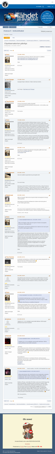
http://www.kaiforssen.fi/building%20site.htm (28, 59)
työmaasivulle (26, 151)
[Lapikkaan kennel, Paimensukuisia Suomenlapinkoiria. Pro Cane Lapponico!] (5, 208)
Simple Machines (12, 451)
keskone (8, 275)
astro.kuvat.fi (20, 361)
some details (20, 152)
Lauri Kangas (10, 79)
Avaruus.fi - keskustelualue (14, 31)
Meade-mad (9, 195)
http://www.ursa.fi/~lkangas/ (28, 89)
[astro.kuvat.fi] (5, 350)
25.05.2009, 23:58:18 (21, 292)
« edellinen (42, 46)
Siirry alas (6, 50)
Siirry (31, 406)
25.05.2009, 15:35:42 (21, 216)
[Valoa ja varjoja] (5, 381)
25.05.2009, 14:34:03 (21, 195)
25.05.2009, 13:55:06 (21, 172)
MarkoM (8, 336)
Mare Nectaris (10, 172)
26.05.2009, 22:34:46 (21, 368)
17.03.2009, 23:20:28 (21, 119)
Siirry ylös (6, 401)
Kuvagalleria (19, 362)
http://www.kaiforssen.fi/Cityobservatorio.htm (28, 58)
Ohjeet (38, 451)
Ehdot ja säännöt (43, 451)
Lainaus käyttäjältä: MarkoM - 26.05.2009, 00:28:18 (29, 371)
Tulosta (49, 50)
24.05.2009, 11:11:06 (21, 147)
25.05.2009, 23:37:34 (21, 257)
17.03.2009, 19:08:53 (21, 54)
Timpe (8, 368)
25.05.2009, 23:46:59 (21, 275)
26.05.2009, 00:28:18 (21, 335)
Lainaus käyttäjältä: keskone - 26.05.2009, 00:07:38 (29, 338)
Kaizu (7, 54)
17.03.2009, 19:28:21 (21, 79)
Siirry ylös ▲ (50, 451)
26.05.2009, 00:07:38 (21, 319)
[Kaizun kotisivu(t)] (5, 72)
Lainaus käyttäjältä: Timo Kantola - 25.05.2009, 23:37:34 (30, 295)
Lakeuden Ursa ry (20, 364)
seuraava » (48, 46)
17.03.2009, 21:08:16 (21, 101)
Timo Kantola (10, 101)
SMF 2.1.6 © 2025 (6, 451)
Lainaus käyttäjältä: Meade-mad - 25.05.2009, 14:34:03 (30, 219)
